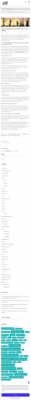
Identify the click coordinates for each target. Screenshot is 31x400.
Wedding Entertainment (7, 277)
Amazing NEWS (5, 173)
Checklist (4, 193)
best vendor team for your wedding (17, 122)
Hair (4, 180)
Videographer (6, 236)
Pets (4, 271)
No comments (18, 134)
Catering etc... (20, 335)
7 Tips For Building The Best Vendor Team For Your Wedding (15, 11)
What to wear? (5, 282)
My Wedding (4, 224)
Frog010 (11, 134)
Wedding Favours (5, 279)
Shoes (3, 241)
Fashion (3, 203)
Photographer (6, 233)
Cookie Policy (12, 398)
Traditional (4, 249)
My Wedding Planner (6, 226)
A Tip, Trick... (9, 135)
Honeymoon (4, 219)
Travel (3, 254)
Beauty (3, 178)
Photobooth (6, 231)
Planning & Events (16, 135)
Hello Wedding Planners (7, 216)
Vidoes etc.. (4, 266)
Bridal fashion (7, 284)
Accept (15, 395)
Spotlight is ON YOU (6, 246)
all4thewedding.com (20, 52)
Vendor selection (5, 259)
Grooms (3, 211)
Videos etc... (13, 371)
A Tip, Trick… (5, 168)
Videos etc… (4, 264)
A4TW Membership (6, 170)
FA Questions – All (5, 198)
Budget (3, 188)
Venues (3, 261)
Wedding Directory (6, 274)
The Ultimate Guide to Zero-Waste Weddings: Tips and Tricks (14, 308)
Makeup (5, 183)
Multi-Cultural (5, 221)
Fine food (4, 206)
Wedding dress (7, 286)
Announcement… (5, 175)
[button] (28, 382)
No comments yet (5, 141)
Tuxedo (5, 213)
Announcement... (5, 332)
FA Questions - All (21, 337)
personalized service (9, 118)
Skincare (5, 185)
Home (2, 11)
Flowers (3, 208)
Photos (3, 229)
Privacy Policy (18, 398)
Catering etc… (5, 191)
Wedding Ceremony (6, 269)
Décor (3, 196)
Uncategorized (5, 256)
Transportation (5, 251)
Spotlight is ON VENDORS (7, 244)
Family (3, 201)
